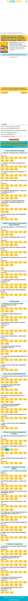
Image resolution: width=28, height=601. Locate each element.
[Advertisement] (14, 17)
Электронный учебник (15, 43)
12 (16, 169)
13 (24, 287)
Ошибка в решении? (14, 139)
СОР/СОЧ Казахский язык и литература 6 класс (14, 54)
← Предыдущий (4, 92)
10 (11, 160)
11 (16, 198)
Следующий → (24, 92)
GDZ (14, 1)
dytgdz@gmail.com (14, 599)
